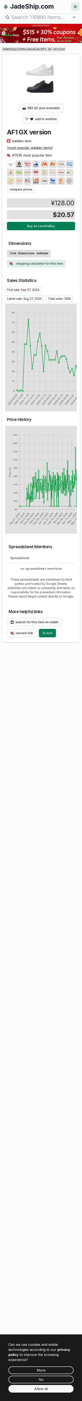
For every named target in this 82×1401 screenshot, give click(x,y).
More (41, 1370)
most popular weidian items (30, 148)
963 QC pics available (41, 108)
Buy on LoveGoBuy (41, 226)
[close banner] (3, 33)
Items (22, 49)
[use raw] (69, 181)
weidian (34, 49)
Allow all (41, 1389)
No (41, 1379)
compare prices (21, 189)
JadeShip (9, 49)
